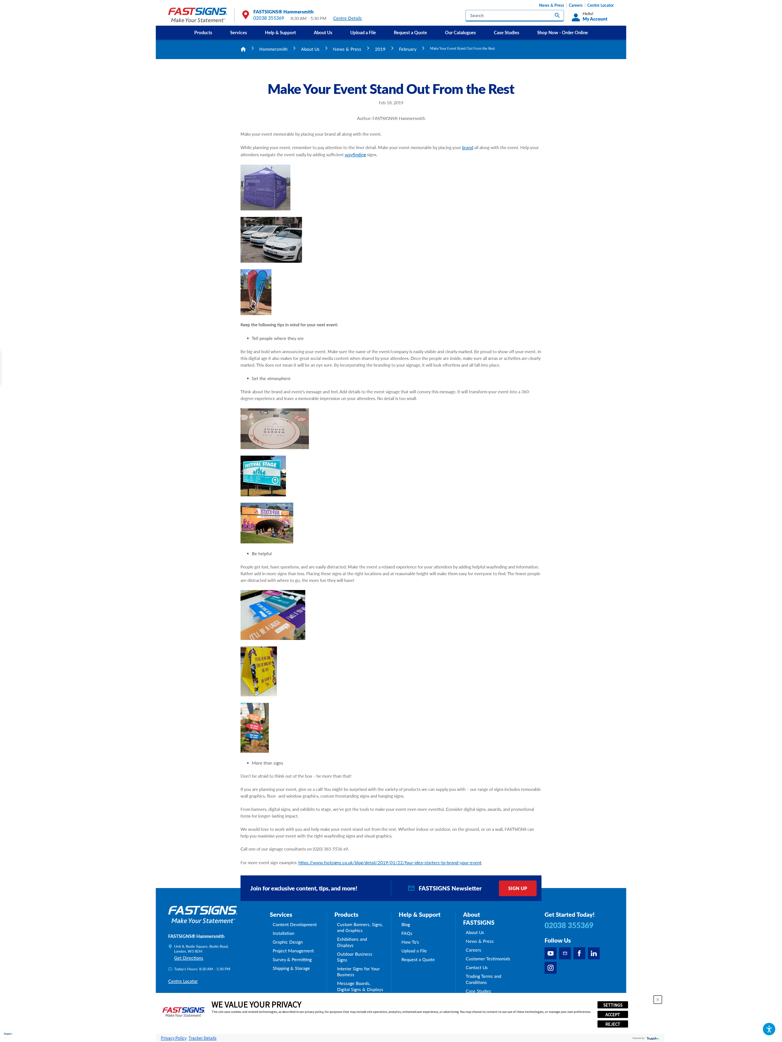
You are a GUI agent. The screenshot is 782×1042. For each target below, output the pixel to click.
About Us (323, 32)
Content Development (295, 924)
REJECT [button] (612, 1024)
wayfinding (355, 154)
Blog (405, 924)
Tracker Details (202, 1038)
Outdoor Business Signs (354, 957)
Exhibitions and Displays (352, 942)
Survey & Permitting (292, 959)
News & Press (551, 5)
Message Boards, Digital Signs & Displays (360, 986)
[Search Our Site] (557, 15)
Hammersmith (273, 49)
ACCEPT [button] (612, 1014)
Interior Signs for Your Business (358, 972)
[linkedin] (594, 953)
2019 (380, 49)
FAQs (406, 933)
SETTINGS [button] (613, 1005)
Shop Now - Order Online (562, 32)
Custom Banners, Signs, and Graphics (360, 927)
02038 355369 (268, 18)
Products (203, 32)
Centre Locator (600, 5)
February (407, 49)
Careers (576, 5)
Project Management (293, 951)
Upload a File (363, 32)
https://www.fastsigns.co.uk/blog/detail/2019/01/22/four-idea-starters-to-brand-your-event (389, 862)
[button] (769, 1029)
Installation (283, 933)
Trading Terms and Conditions (483, 979)
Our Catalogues (460, 32)
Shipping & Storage (291, 968)
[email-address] (565, 953)
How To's (410, 942)
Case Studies (506, 32)
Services (238, 32)
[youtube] (551, 953)
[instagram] (551, 968)
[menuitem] (203, 33)
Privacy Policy (174, 1038)
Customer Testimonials (488, 959)
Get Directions (188, 958)
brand (467, 147)
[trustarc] (652, 1038)
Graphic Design (288, 942)
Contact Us (477, 967)
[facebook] (579, 953)
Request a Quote (410, 32)
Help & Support (280, 32)
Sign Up (517, 888)
